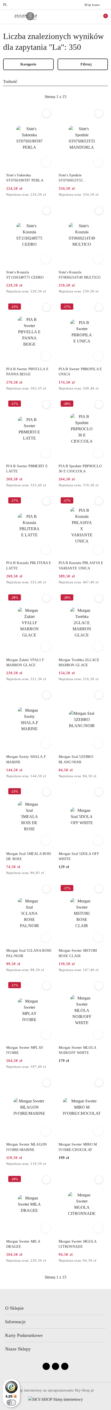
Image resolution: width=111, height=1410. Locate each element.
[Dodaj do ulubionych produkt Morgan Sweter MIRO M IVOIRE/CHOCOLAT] (99, 1083)
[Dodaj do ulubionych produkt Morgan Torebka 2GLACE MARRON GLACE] (99, 598)
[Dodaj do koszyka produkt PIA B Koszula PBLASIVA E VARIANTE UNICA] (98, 549)
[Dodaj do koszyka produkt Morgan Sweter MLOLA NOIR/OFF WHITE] (98, 1034)
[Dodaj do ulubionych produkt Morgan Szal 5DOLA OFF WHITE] (99, 792)
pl (5, 5)
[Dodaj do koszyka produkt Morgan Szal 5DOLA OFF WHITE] (98, 840)
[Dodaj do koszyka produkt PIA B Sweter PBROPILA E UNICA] (98, 355)
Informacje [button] (15, 1321)
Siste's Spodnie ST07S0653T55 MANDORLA (71, 178)
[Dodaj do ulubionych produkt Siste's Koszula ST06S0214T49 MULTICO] (99, 210)
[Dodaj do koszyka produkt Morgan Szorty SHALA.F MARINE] (45, 743)
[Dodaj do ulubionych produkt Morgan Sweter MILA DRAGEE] (46, 1180)
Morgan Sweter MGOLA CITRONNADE (77, 1244)
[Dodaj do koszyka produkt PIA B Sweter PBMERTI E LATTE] (45, 453)
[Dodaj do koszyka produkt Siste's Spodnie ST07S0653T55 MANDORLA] (98, 162)
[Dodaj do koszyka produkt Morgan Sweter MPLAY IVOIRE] (45, 1034)
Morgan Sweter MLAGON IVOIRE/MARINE (26, 1146)
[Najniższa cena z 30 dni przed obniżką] (50, 194)
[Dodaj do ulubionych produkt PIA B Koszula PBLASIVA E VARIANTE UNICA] (99, 501)
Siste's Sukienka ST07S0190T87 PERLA (24, 177)
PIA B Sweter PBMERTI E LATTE (27, 468)
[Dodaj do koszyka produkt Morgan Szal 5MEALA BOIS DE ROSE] (45, 840)
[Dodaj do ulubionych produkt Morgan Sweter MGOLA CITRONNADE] (99, 1180)
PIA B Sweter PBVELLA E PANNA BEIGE (27, 371)
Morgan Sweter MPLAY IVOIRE (24, 1050)
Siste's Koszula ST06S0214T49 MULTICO (80, 274)
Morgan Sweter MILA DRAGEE (23, 1244)
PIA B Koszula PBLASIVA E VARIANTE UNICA (81, 565)
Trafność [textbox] (10, 81)
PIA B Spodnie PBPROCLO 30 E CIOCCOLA (80, 468)
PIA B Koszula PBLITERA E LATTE (28, 565)
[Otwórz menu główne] (6, 17)
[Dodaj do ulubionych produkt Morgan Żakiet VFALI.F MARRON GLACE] (46, 598)
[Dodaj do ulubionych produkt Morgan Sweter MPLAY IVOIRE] (46, 986)
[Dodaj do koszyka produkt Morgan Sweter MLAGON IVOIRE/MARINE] (45, 1131)
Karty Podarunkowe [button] (24, 1335)
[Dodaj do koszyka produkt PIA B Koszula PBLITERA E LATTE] (45, 549)
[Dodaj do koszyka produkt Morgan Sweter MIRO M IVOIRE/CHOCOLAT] (98, 1131)
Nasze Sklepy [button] (18, 1348)
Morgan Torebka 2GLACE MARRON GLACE (79, 662)
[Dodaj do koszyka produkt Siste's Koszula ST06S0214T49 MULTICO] (98, 259)
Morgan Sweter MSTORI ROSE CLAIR (78, 953)
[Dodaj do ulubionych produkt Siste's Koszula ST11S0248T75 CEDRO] (46, 210)
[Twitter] (64, 1366)
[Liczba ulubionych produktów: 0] (91, 17)
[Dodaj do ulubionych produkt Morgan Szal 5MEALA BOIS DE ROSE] (46, 792)
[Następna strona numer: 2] (83, 96)
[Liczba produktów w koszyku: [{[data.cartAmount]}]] (102, 17)
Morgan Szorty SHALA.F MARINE (26, 759)
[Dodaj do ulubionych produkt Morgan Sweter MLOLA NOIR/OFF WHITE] (99, 986)
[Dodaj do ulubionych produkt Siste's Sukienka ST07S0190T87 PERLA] (46, 113)
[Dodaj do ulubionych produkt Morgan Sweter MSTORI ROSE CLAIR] (99, 889)
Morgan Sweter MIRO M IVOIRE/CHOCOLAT (78, 1146)
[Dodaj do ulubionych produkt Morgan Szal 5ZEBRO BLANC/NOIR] (99, 695)
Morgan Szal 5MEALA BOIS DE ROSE (28, 856)
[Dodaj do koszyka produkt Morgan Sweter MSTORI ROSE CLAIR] (98, 937)
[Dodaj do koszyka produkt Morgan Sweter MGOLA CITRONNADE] (98, 1228)
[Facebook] (46, 1366)
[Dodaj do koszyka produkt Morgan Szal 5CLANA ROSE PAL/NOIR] (45, 937)
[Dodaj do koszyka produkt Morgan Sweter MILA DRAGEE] (45, 1228)
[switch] (11, 1402)
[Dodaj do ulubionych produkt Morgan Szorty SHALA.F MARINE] (46, 695)
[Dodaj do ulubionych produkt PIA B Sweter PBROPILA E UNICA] (99, 307)
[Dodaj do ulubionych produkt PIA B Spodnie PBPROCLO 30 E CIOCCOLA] (99, 404)
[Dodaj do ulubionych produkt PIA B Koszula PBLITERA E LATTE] (46, 501)
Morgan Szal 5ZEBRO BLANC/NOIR (76, 759)
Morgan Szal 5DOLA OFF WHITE (79, 856)
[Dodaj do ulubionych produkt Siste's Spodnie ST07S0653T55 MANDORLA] (99, 113)
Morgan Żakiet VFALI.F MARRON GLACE (25, 662)
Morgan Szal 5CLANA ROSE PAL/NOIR (29, 953)
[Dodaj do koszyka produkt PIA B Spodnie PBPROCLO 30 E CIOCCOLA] (98, 453)
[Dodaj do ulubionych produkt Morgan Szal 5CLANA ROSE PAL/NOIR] (46, 889)
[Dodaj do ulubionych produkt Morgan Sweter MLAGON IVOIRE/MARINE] (46, 1083)
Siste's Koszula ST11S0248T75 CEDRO (25, 274)
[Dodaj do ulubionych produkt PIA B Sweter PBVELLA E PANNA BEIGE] (46, 307)
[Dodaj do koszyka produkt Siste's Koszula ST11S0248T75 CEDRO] (45, 259)
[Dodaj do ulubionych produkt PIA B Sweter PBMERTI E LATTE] (46, 404)
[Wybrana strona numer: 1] (55, 96)
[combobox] (55, 81)
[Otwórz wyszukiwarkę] (80, 17)
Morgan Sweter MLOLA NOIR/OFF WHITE (77, 1050)
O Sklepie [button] (14, 1308)
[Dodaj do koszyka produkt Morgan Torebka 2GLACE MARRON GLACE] (98, 646)
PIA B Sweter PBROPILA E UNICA (80, 371)
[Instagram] (55, 1366)
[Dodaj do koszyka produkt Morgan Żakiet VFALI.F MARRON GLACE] (45, 646)
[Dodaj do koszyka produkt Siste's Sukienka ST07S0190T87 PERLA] (45, 162)
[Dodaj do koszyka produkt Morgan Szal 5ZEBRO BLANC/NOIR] (98, 743)
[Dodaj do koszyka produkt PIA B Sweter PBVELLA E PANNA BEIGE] (45, 355)
